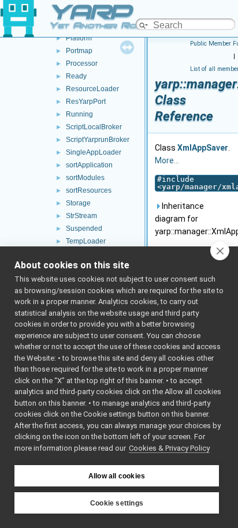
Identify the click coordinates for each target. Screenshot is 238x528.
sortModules (85, 178)
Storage (78, 203)
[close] (219, 250)
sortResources (88, 190)
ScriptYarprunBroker (97, 140)
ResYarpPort (86, 102)
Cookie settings (116, 503)
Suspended (84, 228)
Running (79, 114)
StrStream (81, 216)
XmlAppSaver (202, 147)
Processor (82, 63)
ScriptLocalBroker (94, 127)
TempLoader (86, 241)
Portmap (79, 51)
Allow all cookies (116, 476)
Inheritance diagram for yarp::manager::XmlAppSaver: (194, 218)
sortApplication (89, 165)
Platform (79, 38)
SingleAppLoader (93, 152)
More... (167, 160)
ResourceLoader (92, 89)
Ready (76, 76)
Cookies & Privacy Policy (169, 448)
